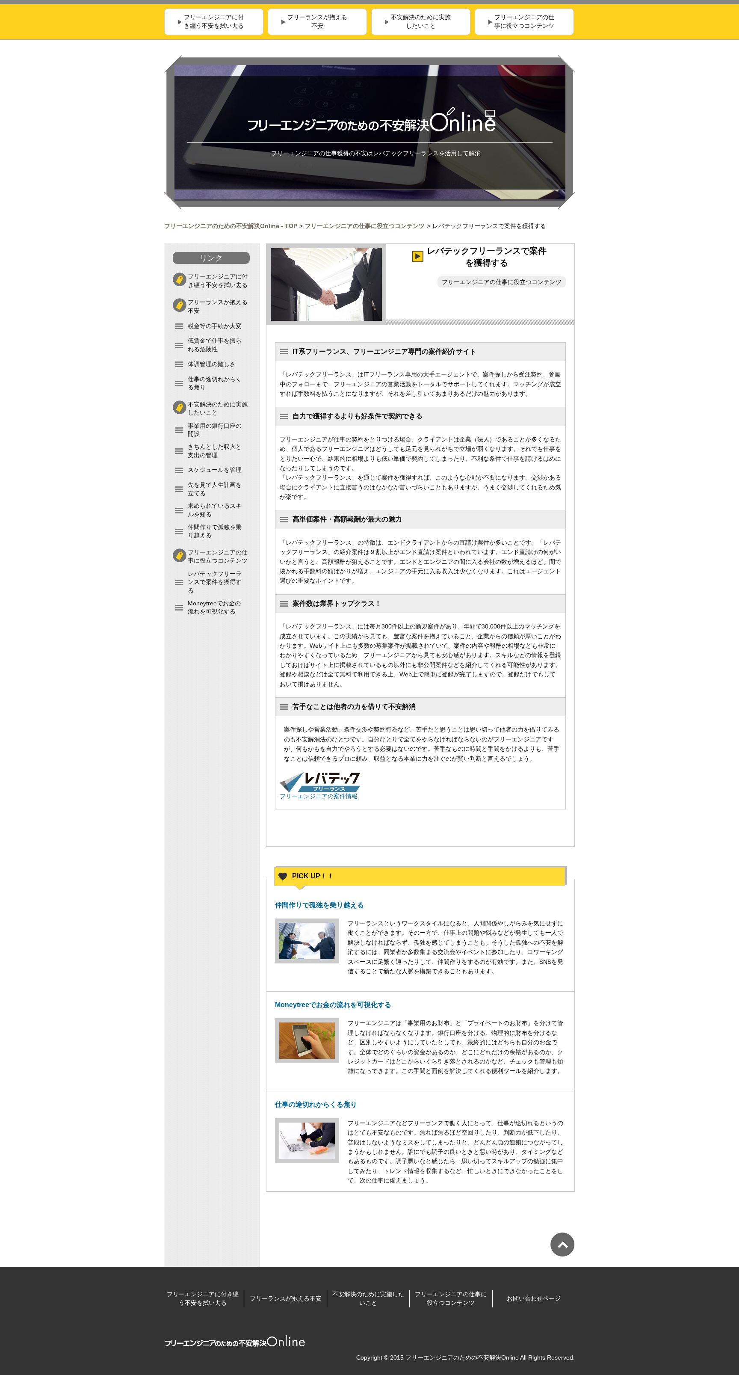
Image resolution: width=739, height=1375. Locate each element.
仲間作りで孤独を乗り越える (215, 531)
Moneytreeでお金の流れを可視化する (214, 607)
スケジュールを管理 (215, 469)
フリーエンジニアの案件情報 (319, 796)
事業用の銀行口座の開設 (215, 430)
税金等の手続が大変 (215, 326)
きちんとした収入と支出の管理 (215, 451)
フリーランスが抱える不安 (317, 21)
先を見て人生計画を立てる (215, 489)
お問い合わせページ (534, 1298)
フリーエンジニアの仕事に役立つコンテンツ (524, 21)
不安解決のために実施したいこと (421, 21)
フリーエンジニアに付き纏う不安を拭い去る (214, 21)
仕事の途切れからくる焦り (215, 383)
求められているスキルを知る (215, 510)
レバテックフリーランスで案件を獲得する (215, 582)
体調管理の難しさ (212, 364)
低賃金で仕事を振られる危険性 (215, 345)
